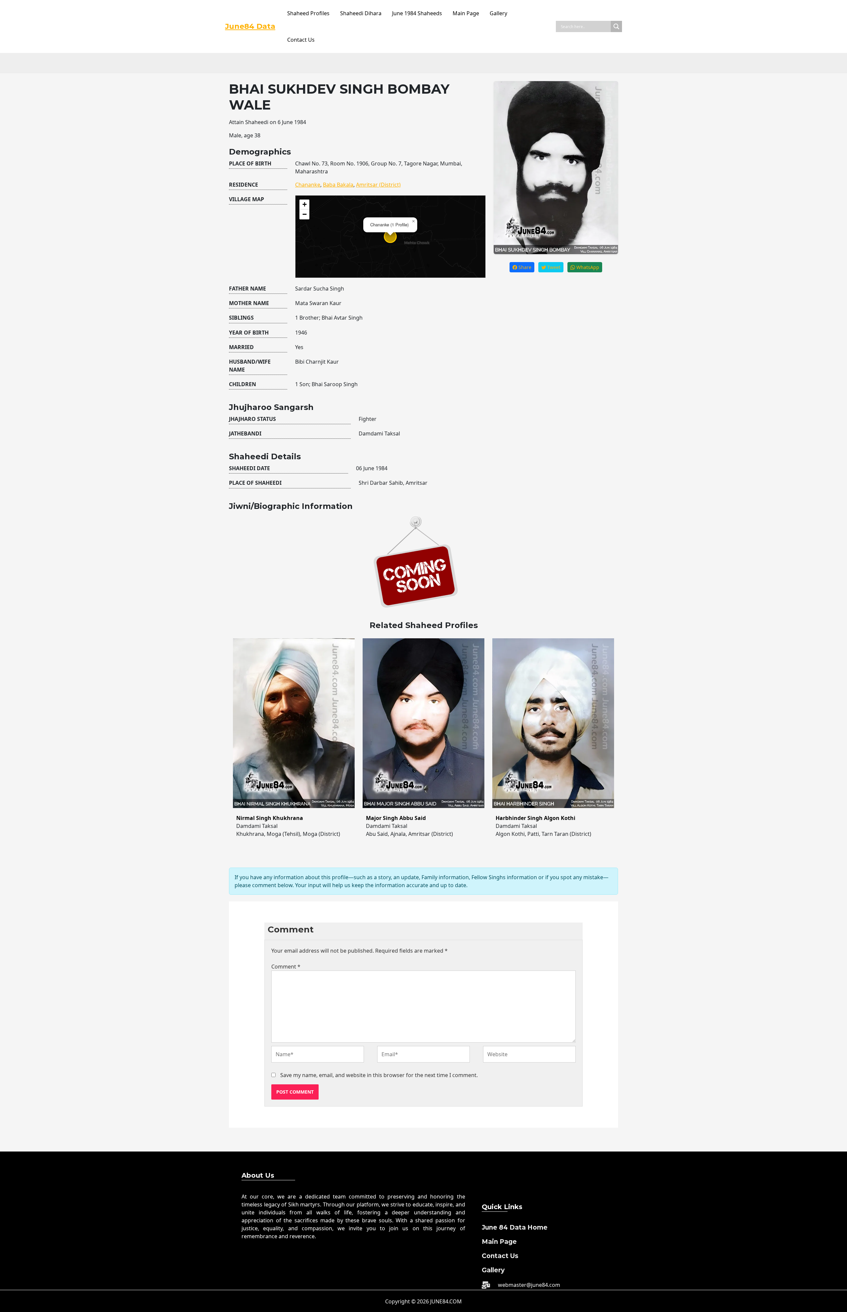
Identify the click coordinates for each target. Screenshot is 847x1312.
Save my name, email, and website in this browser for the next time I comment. (379, 1075)
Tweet (553, 267)
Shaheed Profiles (308, 13)
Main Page (466, 13)
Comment (285, 966)
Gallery (498, 13)
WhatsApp (587, 267)
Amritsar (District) (378, 184)
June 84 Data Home (515, 1227)
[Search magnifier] (616, 26)
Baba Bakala (338, 184)
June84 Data (250, 26)
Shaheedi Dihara (360, 13)
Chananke (307, 184)
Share (524, 267)
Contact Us (301, 39)
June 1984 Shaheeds (417, 13)
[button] (413, 221)
